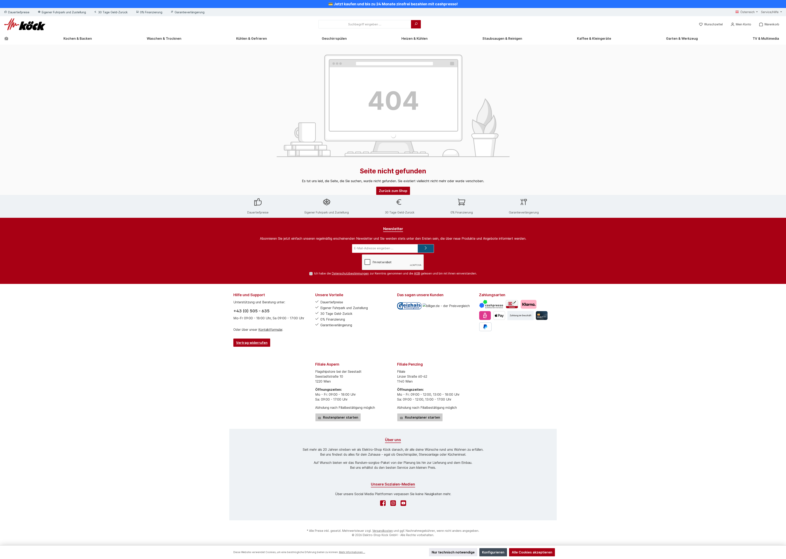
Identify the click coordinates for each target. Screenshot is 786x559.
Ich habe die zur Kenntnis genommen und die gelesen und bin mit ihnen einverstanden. (395, 273)
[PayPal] (485, 326)
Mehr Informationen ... (352, 552)
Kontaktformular (270, 329)
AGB (417, 273)
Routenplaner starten (340, 417)
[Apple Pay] (499, 315)
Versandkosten (382, 530)
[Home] (7, 38)
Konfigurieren (493, 552)
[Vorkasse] (511, 304)
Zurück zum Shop (393, 191)
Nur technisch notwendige (453, 552)
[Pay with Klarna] (529, 304)
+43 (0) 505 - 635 (251, 310)
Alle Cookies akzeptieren (532, 552)
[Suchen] (416, 24)
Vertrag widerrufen (252, 343)
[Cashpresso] (491, 304)
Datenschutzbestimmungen (350, 273)
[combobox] (364, 24)
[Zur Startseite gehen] (24, 24)
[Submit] (426, 248)
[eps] (485, 315)
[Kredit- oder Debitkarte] (542, 315)
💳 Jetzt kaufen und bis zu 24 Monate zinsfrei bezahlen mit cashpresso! (393, 4)
